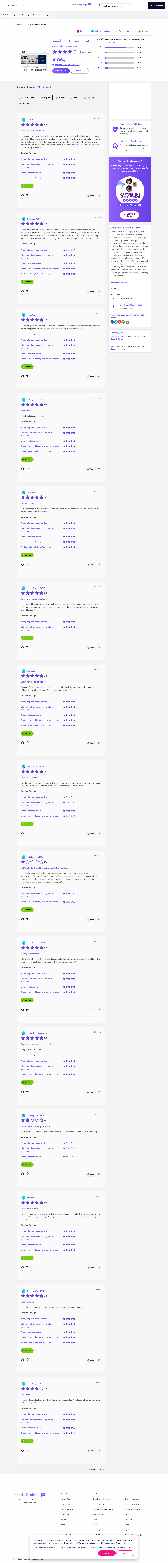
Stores (19, 25)
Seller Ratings (66, 1504)
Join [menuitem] (136, 6)
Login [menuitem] (142, 6)
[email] (123, 322)
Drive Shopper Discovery (102, 1499)
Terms (127, 1514)
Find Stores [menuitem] (8, 6)
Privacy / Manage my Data (134, 1535)
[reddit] (119, 322)
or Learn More (132, 171)
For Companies (156, 5)
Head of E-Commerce (100, 1535)
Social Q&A (65, 1514)
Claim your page (129, 215)
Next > (102, 1469)
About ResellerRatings (133, 1504)
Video (63, 1525)
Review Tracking (66, 1535)
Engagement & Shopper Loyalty (104, 1509)
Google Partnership (132, 1499)
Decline (125, 1553)
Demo (95, 1519)
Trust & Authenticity (132, 1509)
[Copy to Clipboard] (127, 322)
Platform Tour (66, 1499)
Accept (106, 1553)
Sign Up (128, 1530)
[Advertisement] (129, 101)
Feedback (64, 1530)
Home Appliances (71, 46)
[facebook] (112, 322)
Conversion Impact (100, 1504)
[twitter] (116, 322)
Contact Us (129, 1519)
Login (127, 1525)
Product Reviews (67, 1509)
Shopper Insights (99, 1514)
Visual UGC (65, 1519)
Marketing (96, 1530)
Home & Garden (58, 46)
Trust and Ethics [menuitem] (21, 6)
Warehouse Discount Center (72, 41)
